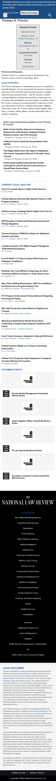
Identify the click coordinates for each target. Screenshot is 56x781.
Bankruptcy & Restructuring (28, 555)
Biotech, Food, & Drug (28, 561)
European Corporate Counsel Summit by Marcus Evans (30, 477)
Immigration (28, 614)
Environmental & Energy (28, 587)
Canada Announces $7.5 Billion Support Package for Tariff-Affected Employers (25, 247)
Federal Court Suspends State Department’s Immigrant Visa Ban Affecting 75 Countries (26, 359)
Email (29, 63)
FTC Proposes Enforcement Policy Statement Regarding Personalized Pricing (27, 297)
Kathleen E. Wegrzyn (25, 329)
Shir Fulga (8, 251)
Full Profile (28, 55)
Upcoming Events (12, 370)
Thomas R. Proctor (28, 27)
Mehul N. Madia (22, 204)
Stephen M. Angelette (12, 289)
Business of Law (28, 566)
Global (28, 604)
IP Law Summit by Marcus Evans (27, 450)
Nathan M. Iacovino (11, 314)
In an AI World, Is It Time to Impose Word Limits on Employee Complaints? (25, 259)
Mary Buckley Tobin (28, 289)
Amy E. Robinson (10, 339)
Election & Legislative (28, 582)
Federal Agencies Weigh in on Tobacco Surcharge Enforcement (24, 347)
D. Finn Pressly (9, 351)
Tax (28, 649)
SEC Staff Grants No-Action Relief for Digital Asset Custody (25, 309)
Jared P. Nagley (20, 301)
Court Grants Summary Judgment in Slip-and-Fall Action (27, 336)
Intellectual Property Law (28, 628)
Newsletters (28, 528)
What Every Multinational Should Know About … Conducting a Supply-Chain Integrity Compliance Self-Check (26, 323)
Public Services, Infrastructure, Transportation (28, 644)
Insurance (28, 622)
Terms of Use (8, 676)
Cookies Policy (9, 7)
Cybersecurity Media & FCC (28, 577)
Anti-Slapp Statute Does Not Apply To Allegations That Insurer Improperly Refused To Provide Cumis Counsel (27, 153)
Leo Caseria (8, 301)
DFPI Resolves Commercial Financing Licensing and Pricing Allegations (25, 222)
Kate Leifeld (8, 192)
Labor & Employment (28, 633)
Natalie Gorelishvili (11, 363)
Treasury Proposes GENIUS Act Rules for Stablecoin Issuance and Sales (25, 234)
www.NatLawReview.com (12, 683)
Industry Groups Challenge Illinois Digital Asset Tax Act (27, 211)
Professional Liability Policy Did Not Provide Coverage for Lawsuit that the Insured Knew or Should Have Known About (25, 165)
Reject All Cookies (29, 13)
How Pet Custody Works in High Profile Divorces (24, 189)
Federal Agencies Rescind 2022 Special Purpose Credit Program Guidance (26, 200)
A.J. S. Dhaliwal (9, 204)
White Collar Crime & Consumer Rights (28, 655)
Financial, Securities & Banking (28, 598)
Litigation (28, 639)
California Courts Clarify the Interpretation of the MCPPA (26, 142)
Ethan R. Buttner (25, 314)
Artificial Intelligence (28, 544)
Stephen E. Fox (9, 276)
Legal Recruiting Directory (28, 523)
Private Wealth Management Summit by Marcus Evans (30, 394)
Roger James (9, 264)
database (6, 681)
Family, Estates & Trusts (28, 593)
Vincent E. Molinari (24, 339)
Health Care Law (28, 609)
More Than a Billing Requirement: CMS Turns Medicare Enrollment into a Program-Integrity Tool (27, 284)
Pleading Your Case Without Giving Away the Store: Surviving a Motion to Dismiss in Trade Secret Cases (25, 272)
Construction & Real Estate (28, 571)
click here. (11, 765)
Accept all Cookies (11, 13)
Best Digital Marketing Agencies (28, 517)
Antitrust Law (28, 550)
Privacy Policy (21, 676)
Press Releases (28, 534)
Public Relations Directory (28, 539)
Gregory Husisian (10, 329)
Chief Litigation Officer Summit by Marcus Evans (31, 422)
